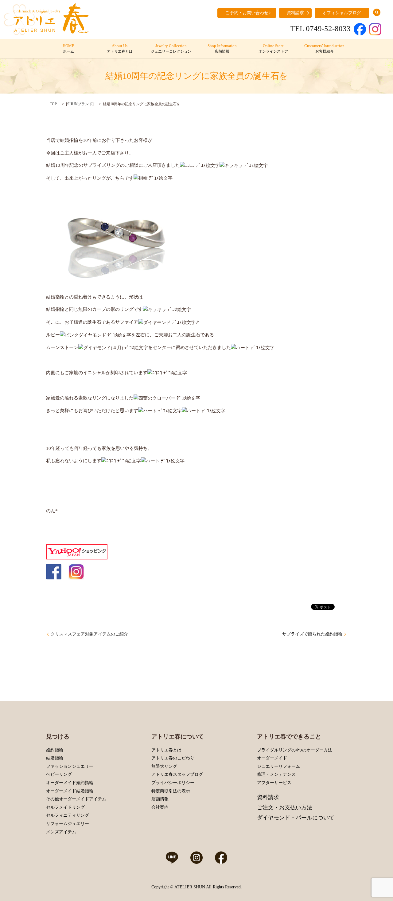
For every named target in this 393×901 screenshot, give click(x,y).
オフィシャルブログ (341, 12)
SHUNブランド (79, 104)
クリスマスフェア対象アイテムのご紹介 (89, 634)
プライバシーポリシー (172, 782)
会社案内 (160, 807)
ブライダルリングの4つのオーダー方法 (294, 750)
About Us (120, 48)
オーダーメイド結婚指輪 (69, 791)
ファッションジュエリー (69, 766)
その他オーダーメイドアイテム (76, 799)
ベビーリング (59, 774)
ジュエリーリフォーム (278, 766)
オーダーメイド (272, 758)
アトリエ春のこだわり (172, 758)
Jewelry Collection (171, 48)
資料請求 (295, 12)
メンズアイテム (61, 832)
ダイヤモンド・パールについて (295, 818)
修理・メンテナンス (276, 774)
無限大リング (164, 766)
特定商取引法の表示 (170, 791)
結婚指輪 (54, 758)
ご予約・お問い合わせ (246, 12)
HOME (68, 48)
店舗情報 (160, 799)
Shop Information (222, 48)
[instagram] (76, 571)
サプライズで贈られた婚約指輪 (312, 634)
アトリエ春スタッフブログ (177, 774)
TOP (53, 104)
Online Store (273, 48)
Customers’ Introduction (324, 48)
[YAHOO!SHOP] (76, 551)
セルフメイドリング (65, 807)
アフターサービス (274, 782)
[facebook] (53, 571)
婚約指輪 (54, 750)
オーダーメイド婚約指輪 (69, 782)
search (376, 12)
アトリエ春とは (166, 750)
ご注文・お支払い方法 (284, 807)
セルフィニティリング (67, 815)
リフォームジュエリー (67, 823)
